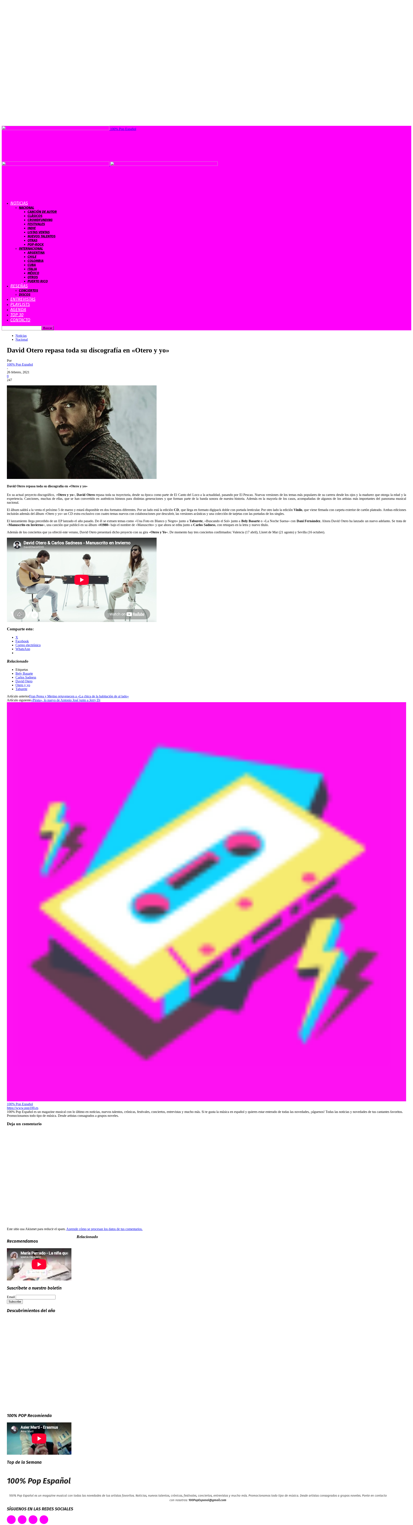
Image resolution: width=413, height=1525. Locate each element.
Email (11, 1297)
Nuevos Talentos (41, 236)
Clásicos (35, 216)
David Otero (23, 681)
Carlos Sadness (25, 677)
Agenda (18, 309)
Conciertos (28, 290)
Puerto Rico (38, 281)
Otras (32, 240)
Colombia (35, 261)
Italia (32, 269)
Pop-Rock (36, 244)
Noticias (19, 203)
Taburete (21, 689)
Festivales (36, 224)
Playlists (20, 304)
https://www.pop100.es (22, 1108)
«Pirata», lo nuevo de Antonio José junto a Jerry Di (65, 700)
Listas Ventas (39, 232)
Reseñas (19, 285)
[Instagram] (33, 1519)
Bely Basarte (24, 673)
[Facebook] (11, 1519)
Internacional (31, 248)
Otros (33, 277)
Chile (32, 257)
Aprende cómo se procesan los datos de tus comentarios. (104, 1229)
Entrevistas (22, 299)
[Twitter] (22, 1519)
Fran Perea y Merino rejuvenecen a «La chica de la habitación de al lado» (79, 696)
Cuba (32, 265)
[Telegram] (44, 1519)
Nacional (26, 208)
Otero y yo (22, 685)
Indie (32, 228)
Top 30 (16, 314)
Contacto (20, 319)
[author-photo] (206, 1100)
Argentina (36, 253)
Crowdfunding (40, 220)
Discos (24, 294)
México (33, 273)
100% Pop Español (20, 364)
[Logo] (56, 164)
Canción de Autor (42, 212)
